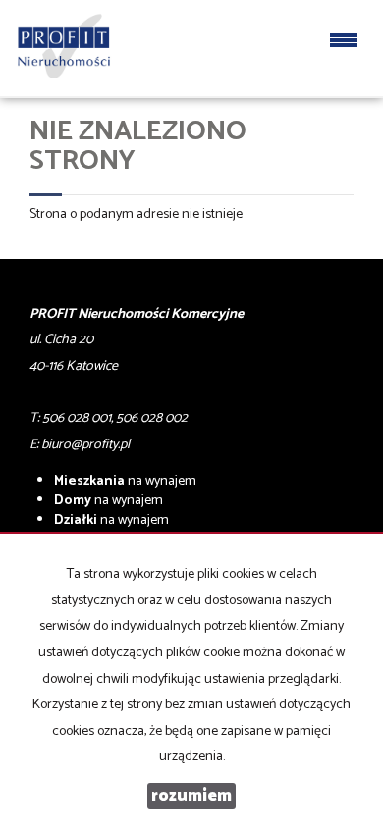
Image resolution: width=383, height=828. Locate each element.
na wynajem (125, 481)
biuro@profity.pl (85, 445)
